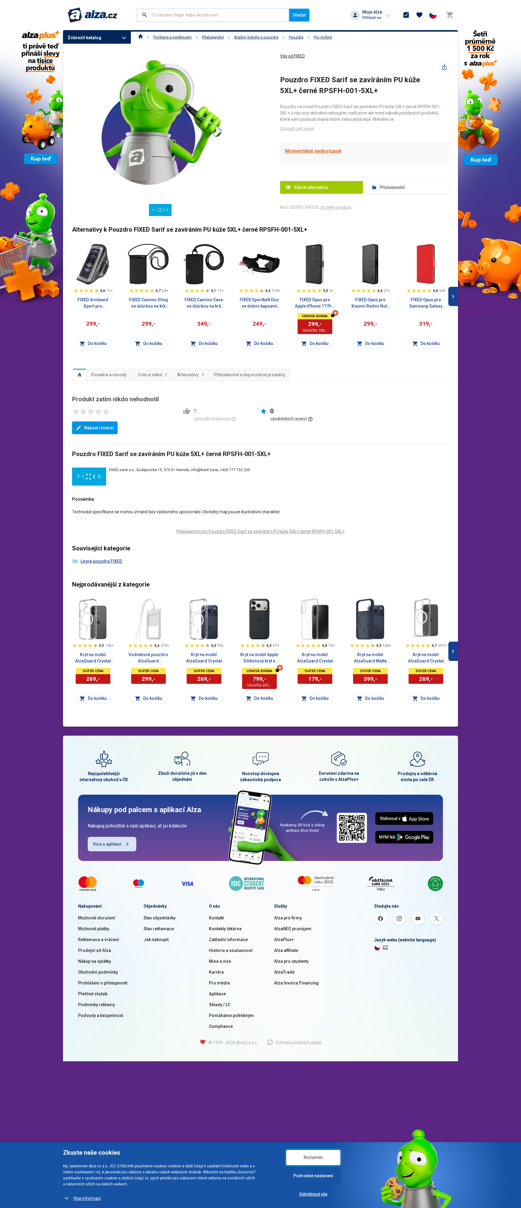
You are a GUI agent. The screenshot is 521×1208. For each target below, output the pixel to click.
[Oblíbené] (419, 15)
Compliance (221, 1026)
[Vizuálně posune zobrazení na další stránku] (453, 296)
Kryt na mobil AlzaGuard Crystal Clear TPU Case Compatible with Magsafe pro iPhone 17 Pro (204, 658)
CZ (385, 947)
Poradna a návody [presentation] (109, 374)
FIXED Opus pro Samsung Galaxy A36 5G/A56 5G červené (425, 303)
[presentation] (79, 375)
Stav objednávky (159, 917)
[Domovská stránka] (140, 37)
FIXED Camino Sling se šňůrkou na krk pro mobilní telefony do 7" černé (148, 303)
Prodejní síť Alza (94, 950)
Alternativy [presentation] (190, 374)
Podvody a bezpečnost (100, 1015)
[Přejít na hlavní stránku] (93, 15)
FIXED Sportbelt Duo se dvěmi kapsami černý (259, 303)
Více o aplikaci (107, 844)
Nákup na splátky (94, 961)
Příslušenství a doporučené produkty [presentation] (249, 374)
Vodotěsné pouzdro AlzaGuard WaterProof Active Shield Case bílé (148, 658)
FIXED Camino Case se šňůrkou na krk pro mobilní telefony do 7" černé (204, 303)
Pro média (219, 983)
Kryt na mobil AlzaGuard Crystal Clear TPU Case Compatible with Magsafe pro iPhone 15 (426, 658)
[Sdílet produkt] (444, 67)
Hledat (299, 15)
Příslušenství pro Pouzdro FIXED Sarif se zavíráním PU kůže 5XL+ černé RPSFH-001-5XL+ (260, 531)
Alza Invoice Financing (296, 983)
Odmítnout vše (313, 1194)
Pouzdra (296, 37)
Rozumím (313, 1157)
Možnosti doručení (96, 917)
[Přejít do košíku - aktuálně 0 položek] (449, 15)
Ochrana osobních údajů (298, 1042)
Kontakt (216, 917)
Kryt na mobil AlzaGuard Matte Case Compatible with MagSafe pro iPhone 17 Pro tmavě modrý (370, 658)
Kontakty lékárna (225, 928)
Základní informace (228, 939)
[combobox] (213, 15)
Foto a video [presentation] (152, 374)
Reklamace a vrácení (98, 939)
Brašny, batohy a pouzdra (256, 37)
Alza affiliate (286, 950)
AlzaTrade (284, 972)
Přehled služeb (92, 993)
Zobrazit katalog (84, 37)
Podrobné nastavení (313, 1175)
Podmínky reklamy (96, 1004)
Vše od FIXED (292, 56)
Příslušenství (213, 37)
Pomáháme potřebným (231, 1015)
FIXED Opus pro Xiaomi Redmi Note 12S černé (370, 303)
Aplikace (217, 993)
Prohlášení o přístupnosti (103, 983)
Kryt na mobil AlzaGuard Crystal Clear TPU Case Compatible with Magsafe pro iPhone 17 (93, 658)
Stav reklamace (159, 928)
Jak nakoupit (156, 939)
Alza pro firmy (288, 917)
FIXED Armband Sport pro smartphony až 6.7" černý (93, 303)
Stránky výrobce (335, 207)
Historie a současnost (230, 950)
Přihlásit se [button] (371, 17)
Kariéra (216, 972)
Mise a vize (220, 961)
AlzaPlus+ (284, 939)
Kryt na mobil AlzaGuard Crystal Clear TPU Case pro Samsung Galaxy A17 (315, 658)
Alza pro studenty (291, 961)
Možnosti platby (93, 928)
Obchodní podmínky (98, 972)
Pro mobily (323, 37)
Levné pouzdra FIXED (101, 561)
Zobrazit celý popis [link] (297, 128)
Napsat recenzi (99, 427)
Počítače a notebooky (172, 37)
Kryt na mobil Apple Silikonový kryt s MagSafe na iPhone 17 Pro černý (259, 658)
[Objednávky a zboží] (406, 15)
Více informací (87, 1198)
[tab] (79, 375)
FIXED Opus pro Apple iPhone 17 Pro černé (315, 303)
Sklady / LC (219, 1004)
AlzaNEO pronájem (292, 928)
